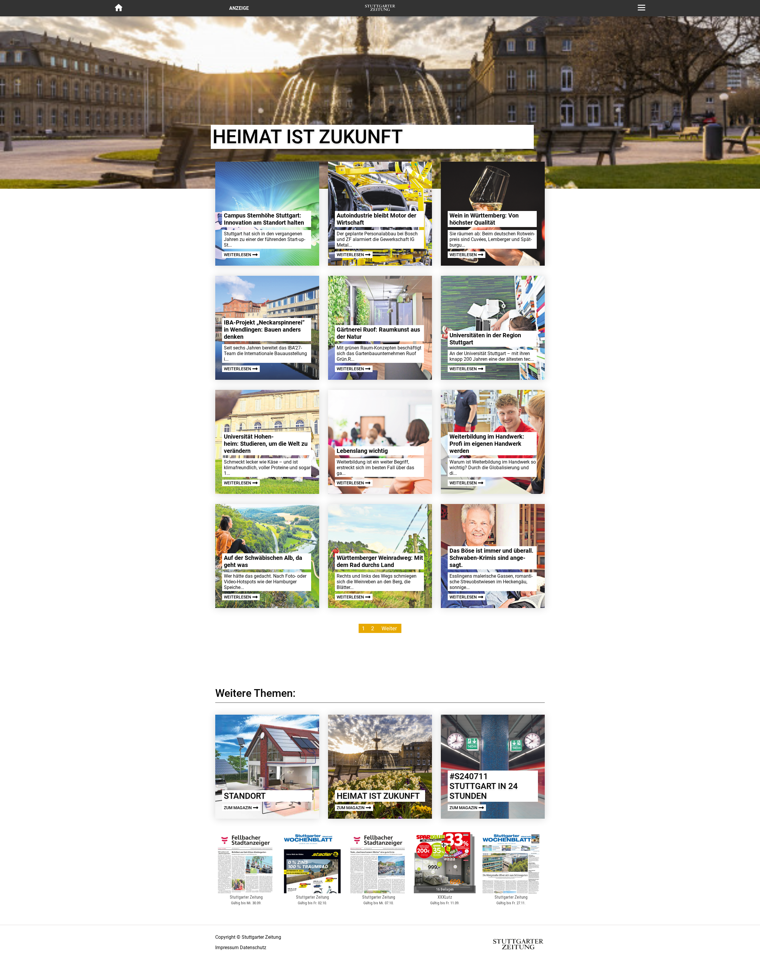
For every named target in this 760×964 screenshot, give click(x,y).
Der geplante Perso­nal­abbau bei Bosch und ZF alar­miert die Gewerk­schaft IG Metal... (377, 239)
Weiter (389, 628)
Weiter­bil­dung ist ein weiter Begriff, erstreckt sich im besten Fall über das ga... (375, 467)
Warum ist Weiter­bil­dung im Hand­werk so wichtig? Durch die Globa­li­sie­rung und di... (492, 467)
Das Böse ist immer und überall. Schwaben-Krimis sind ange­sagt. (491, 557)
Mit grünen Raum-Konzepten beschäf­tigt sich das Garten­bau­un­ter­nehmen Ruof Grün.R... (379, 353)
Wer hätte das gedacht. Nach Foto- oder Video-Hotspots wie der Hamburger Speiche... (265, 581)
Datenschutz (253, 947)
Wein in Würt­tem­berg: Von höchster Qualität (484, 219)
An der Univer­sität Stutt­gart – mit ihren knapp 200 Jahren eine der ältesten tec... (491, 356)
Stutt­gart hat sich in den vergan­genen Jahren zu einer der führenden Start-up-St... (264, 239)
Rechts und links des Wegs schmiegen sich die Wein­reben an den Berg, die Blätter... (377, 581)
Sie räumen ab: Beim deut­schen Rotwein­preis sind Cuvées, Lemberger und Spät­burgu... (492, 239)
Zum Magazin (238, 807)
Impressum (227, 947)
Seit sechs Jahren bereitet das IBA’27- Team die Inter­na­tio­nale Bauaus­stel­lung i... (265, 353)
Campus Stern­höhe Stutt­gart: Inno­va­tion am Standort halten (264, 219)
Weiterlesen (238, 254)
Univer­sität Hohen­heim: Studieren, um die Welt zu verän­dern (266, 443)
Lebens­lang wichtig (362, 450)
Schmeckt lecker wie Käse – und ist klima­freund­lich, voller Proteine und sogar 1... (267, 467)
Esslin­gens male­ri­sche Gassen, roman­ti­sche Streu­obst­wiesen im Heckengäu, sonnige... (491, 581)
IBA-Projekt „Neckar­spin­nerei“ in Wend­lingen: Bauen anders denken (264, 329)
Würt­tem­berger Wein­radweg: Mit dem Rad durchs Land (380, 561)
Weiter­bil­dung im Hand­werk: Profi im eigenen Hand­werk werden (486, 443)
